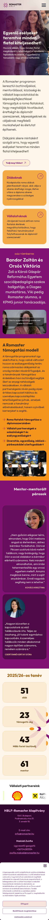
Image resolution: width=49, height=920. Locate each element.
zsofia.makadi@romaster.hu (24, 852)
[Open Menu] (44, 5)
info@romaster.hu (24, 833)
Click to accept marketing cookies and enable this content (24, 322)
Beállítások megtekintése (24, 911)
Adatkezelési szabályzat (23, 917)
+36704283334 (24, 849)
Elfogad (24, 903)
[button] (45, 865)
